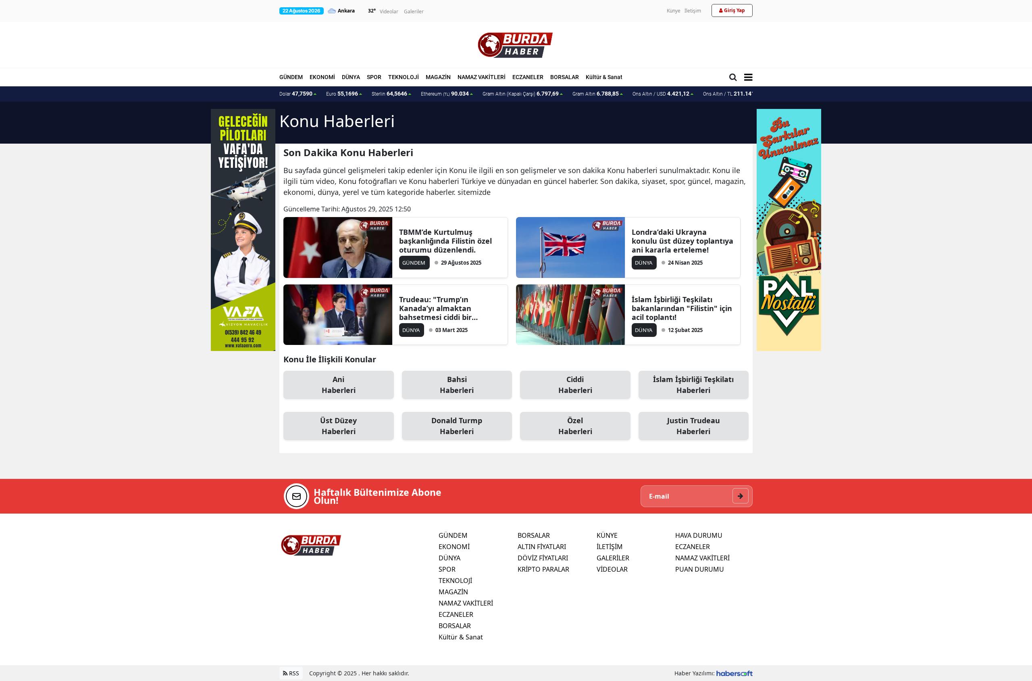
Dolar (295, 93)
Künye (673, 10)
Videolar (389, 11)
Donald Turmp (456, 426)
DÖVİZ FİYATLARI (543, 558)
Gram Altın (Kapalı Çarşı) (521, 93)
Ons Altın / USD (661, 93)
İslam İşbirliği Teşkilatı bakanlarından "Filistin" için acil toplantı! (682, 308)
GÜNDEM (291, 77)
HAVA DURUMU (698, 535)
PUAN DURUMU (699, 569)
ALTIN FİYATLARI (542, 546)
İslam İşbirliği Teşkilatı (693, 384)
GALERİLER (613, 558)
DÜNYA (351, 77)
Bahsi (457, 384)
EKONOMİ (322, 77)
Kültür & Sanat (604, 77)
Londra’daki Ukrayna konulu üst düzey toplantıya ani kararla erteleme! (682, 241)
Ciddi (575, 384)
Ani (339, 384)
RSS (293, 673)
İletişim (693, 10)
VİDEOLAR (612, 569)
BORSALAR (564, 77)
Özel (575, 426)
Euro (342, 93)
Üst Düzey (338, 426)
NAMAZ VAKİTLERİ (482, 77)
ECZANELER (527, 77)
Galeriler (414, 11)
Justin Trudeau (693, 426)
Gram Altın (595, 93)
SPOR (374, 77)
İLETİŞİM (610, 546)
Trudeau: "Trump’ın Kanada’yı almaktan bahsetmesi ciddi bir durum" (435, 308)
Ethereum (445, 93)
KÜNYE (607, 535)
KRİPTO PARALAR (543, 569)
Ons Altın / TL (732, 93)
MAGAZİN (438, 77)
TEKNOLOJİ (403, 77)
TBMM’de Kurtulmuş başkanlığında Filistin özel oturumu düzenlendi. (445, 241)
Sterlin (389, 93)
